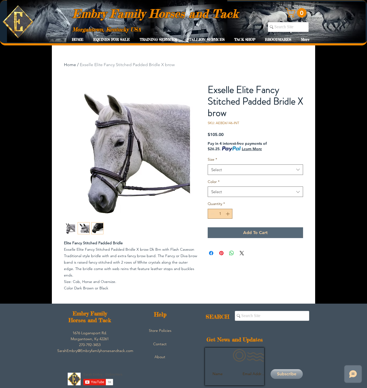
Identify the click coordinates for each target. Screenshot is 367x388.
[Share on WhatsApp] (231, 253)
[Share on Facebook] (211, 253)
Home (70, 64)
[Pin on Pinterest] (221, 253)
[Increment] (228, 213)
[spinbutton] (220, 213)
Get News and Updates (235, 339)
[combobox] (255, 169)
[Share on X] (242, 253)
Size (212, 159)
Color (214, 181)
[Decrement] (211, 213)
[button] (297, 12)
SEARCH (217, 316)
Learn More (252, 148)
